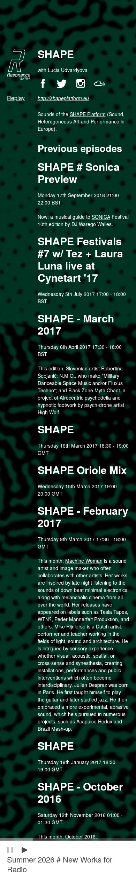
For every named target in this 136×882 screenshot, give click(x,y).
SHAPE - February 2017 (83, 516)
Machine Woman (84, 560)
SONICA (101, 216)
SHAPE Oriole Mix (82, 469)
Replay (16, 98)
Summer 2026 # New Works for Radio (59, 864)
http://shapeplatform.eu (63, 98)
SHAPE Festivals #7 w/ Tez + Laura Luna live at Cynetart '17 (80, 259)
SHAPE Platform (88, 114)
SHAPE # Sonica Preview (79, 172)
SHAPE (56, 429)
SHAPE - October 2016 (80, 792)
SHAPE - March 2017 (76, 324)
